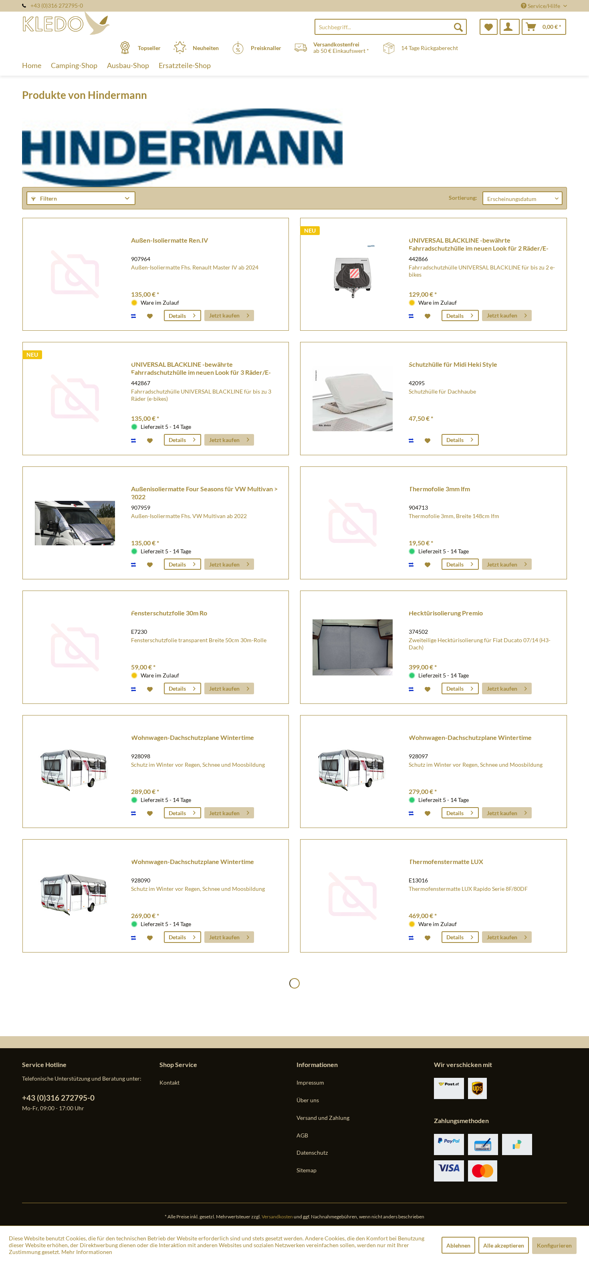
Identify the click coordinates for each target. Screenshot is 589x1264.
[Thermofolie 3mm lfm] (353, 523)
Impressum (310, 1082)
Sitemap (307, 1170)
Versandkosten (277, 1217)
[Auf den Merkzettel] (151, 315)
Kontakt (169, 1082)
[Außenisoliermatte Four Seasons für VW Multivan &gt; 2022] (75, 523)
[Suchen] (458, 27)
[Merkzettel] (489, 27)
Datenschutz (312, 1152)
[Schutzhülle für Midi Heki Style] (353, 398)
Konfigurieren (554, 1245)
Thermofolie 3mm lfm (439, 488)
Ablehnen (458, 1245)
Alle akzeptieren (503, 1245)
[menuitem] (391, 27)
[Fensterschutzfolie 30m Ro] (75, 647)
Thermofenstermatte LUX (446, 861)
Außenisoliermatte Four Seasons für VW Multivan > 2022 (204, 492)
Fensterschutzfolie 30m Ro (169, 613)
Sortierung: (463, 197)
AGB (302, 1135)
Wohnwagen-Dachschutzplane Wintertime (192, 737)
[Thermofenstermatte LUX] (353, 896)
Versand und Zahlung (323, 1117)
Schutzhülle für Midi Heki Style (453, 364)
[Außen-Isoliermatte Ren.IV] (75, 274)
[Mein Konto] (510, 27)
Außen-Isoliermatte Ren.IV (169, 240)
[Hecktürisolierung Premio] (353, 647)
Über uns (308, 1100)
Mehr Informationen (86, 1251)
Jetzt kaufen (224, 315)
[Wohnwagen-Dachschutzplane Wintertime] (75, 771)
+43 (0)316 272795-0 (58, 1097)
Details (177, 315)
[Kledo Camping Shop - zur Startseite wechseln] (90, 23)
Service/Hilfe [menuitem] (543, 5)
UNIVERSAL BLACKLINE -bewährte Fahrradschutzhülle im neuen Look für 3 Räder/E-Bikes (201, 368)
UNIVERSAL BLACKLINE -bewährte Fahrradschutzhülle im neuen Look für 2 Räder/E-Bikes (479, 244)
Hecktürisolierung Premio (446, 613)
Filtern (48, 198)
